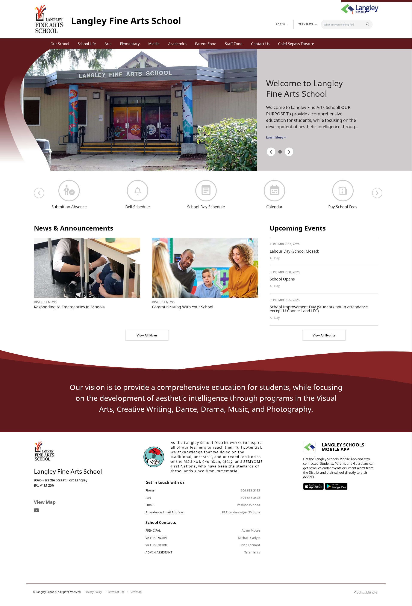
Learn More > (276, 137)
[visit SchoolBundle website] (365, 592)
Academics (177, 43)
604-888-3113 (250, 490)
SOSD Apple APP (313, 486)
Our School (59, 43)
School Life (87, 43)
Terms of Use (116, 592)
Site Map (136, 592)
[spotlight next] (289, 152)
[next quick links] (377, 193)
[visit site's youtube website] (36, 510)
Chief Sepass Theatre (296, 43)
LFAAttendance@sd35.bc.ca (240, 512)
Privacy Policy (93, 592)
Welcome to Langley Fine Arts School (304, 88)
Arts (108, 43)
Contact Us (260, 43)
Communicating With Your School (182, 306)
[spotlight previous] (271, 152)
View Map (45, 502)
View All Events (324, 335)
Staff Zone (233, 43)
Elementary (130, 43)
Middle (154, 43)
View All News (147, 335)
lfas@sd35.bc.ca (248, 505)
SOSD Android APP (336, 486)
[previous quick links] (39, 193)
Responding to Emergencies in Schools (69, 306)
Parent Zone (205, 43)
